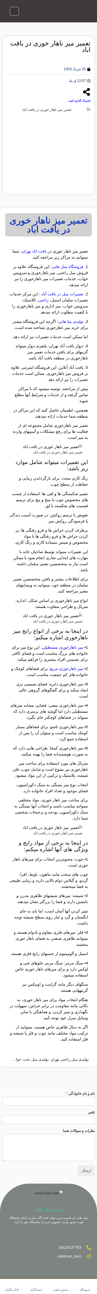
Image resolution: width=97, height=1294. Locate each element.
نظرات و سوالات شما (79, 1131)
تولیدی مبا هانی (70, 321)
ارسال (86, 1170)
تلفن (91, 1112)
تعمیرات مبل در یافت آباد (62, 294)
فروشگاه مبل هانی (68, 266)
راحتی (43, 300)
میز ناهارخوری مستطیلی (62, 647)
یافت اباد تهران (34, 251)
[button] (14, 11)
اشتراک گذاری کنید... (78, 100)
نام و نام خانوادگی (80, 1093)
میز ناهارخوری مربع (66, 668)
